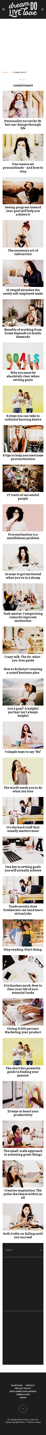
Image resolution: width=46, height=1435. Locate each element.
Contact (30, 1385)
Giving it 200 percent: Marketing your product (23, 1030)
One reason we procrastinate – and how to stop (23, 167)
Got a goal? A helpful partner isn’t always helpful (23, 712)
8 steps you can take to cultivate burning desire (23, 417)
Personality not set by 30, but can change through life (23, 124)
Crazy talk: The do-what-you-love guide (23, 658)
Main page (16, 1385)
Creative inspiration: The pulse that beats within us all (23, 1194)
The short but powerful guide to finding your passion (23, 1072)
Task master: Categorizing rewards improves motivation (23, 617)
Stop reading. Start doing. (23, 949)
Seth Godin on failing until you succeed (23, 1235)
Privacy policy (23, 1388)
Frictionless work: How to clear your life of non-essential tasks (23, 989)
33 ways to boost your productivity (23, 1113)
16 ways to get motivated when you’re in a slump (23, 576)
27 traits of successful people (23, 496)
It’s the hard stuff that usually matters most (23, 829)
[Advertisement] (23, 43)
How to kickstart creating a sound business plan (23, 670)
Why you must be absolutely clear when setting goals (23, 376)
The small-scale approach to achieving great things (23, 1152)
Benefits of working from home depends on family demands (23, 333)
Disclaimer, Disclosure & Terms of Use (23, 1393)
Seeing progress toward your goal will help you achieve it (23, 211)
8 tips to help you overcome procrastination (23, 457)
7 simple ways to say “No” (23, 752)
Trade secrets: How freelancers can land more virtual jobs (23, 910)
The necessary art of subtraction (23, 252)
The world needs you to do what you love (23, 789)
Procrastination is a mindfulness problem (23, 536)
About (23, 1398)
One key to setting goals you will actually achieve (23, 868)
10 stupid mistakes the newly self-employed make (23, 291)
